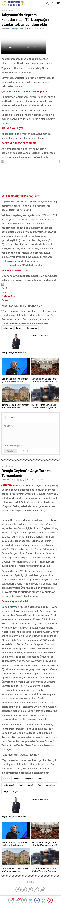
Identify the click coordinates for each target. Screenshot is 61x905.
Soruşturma (32, 328)
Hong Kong (28, 778)
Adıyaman (7, 328)
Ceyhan (6, 778)
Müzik (21, 785)
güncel (17, 778)
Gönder (10, 451)
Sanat (30, 785)
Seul (39, 785)
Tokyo (5, 791)
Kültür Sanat (8, 785)
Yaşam (16, 791)
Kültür (40, 778)
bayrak (19, 328)
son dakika (50, 785)
